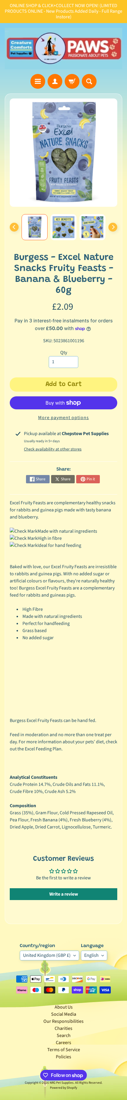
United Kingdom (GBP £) (47, 955)
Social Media (63, 1014)
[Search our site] (89, 81)
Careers (63, 1042)
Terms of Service (63, 1049)
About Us (64, 1007)
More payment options (63, 417)
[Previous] (14, 227)
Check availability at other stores (53, 449)
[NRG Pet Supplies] (63, 48)
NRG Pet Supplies (62, 1082)
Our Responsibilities (63, 1021)
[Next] (112, 227)
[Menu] (37, 81)
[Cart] (72, 81)
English (91, 955)
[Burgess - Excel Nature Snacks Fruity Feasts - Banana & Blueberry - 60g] (35, 227)
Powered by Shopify (63, 1088)
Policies (63, 1057)
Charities (63, 1028)
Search (64, 1035)
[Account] (55, 81)
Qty (63, 352)
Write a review (63, 894)
